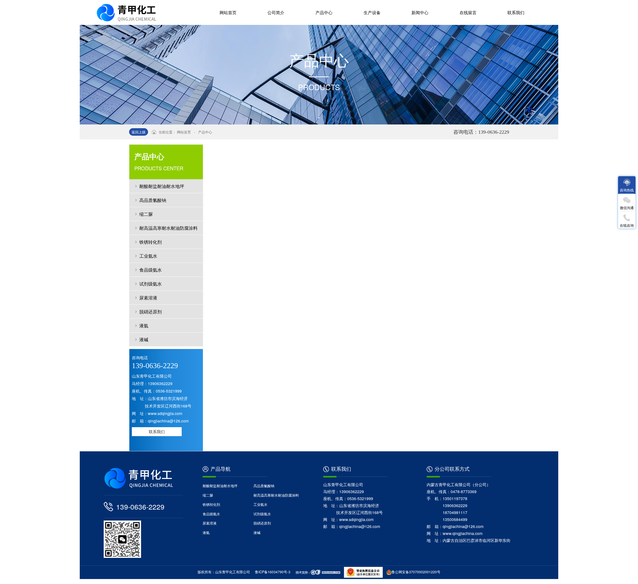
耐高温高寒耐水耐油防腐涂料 (168, 228)
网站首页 (184, 131)
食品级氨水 (150, 269)
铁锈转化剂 (152, 241)
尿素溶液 (148, 297)
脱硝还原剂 (150, 311)
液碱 (143, 339)
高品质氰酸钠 (152, 200)
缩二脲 (146, 214)
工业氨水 (148, 255)
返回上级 (139, 131)
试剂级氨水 (150, 283)
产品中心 (205, 131)
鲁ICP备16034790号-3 (272, 571)
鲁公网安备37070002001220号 (416, 571)
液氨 (143, 325)
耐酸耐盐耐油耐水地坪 (161, 186)
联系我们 (157, 431)
